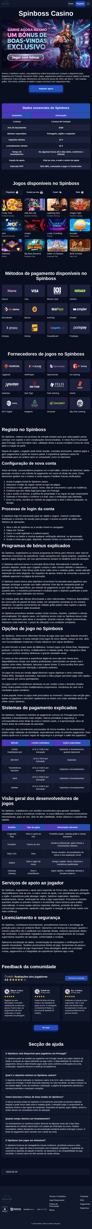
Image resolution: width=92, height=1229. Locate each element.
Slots (78, 192)
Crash (55, 192)
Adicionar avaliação (76, 978)
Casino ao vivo (33, 192)
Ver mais (46, 1028)
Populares (10, 192)
